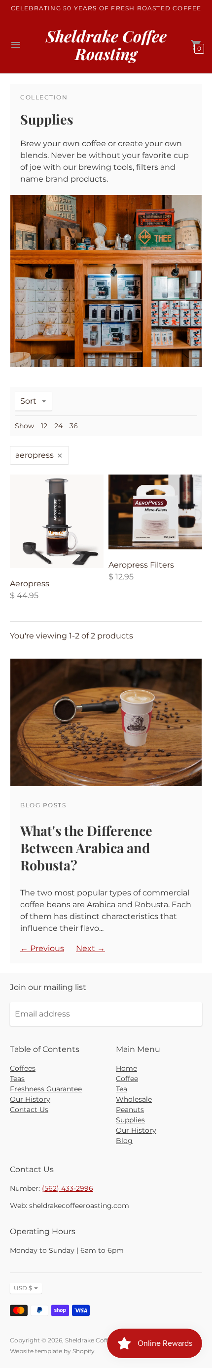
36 (74, 425)
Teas (17, 1078)
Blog (124, 1140)
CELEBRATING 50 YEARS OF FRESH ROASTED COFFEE (106, 8)
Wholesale (134, 1099)
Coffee (127, 1078)
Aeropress (29, 583)
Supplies (130, 1119)
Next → (90, 948)
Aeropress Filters (141, 565)
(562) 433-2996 (67, 1188)
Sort (28, 401)
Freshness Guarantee (46, 1088)
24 (58, 425)
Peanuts (130, 1109)
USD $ (23, 1288)
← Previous (42, 948)
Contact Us (29, 1109)
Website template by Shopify (52, 1351)
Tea (121, 1088)
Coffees (22, 1068)
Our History (30, 1099)
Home (126, 1068)
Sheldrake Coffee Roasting (104, 1340)
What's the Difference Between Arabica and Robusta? (86, 848)
